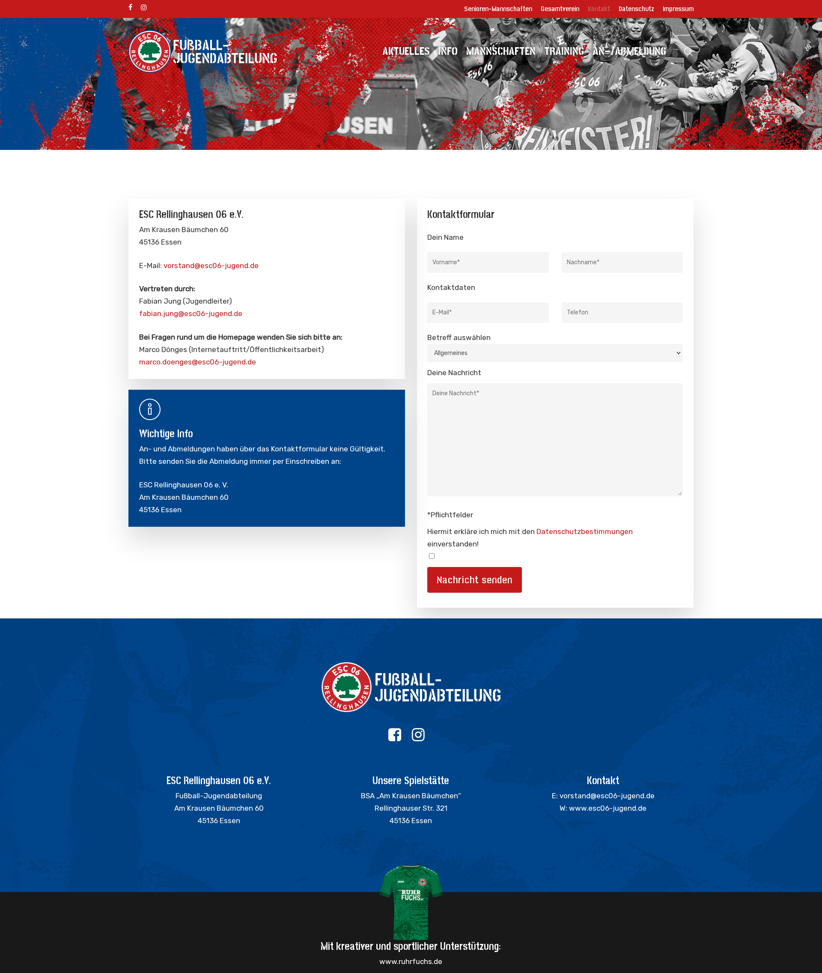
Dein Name (445, 237)
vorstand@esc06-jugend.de (211, 265)
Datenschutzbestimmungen (584, 531)
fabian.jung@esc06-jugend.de (190, 313)
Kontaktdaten (451, 287)
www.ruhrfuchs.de (410, 961)
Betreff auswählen (459, 337)
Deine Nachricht (454, 372)
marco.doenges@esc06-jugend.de (197, 362)
